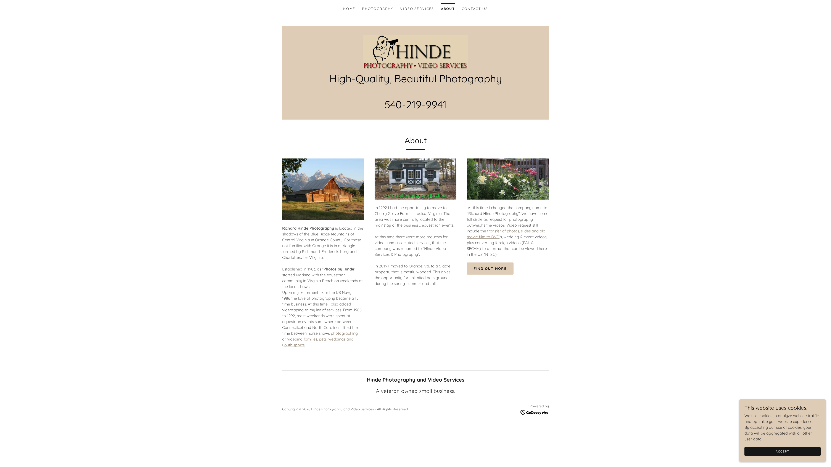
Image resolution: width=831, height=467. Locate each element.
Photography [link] (377, 8)
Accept (782, 451)
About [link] (448, 8)
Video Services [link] (417, 8)
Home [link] (349, 8)
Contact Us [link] (475, 8)
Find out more (490, 268)
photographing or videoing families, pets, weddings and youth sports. (320, 339)
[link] (415, 51)
